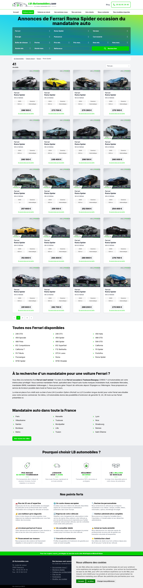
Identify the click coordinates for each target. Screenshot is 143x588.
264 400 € (56, 258)
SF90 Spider (20, 361)
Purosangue (20, 357)
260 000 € (117, 159)
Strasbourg (99, 424)
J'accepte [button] (81, 581)
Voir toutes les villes (22, 439)
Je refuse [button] (91, 581)
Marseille (59, 416)
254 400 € (117, 209)
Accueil (16, 12)
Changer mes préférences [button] (105, 581)
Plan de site (56, 574)
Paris (17, 416)
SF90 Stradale (61, 361)
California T (20, 349)
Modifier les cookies (59, 579)
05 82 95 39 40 (122, 5)
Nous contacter (103, 12)
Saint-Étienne (100, 432)
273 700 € (56, 110)
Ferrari (39, 58)
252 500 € (87, 209)
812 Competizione (22, 345)
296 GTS (59, 334)
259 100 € (56, 209)
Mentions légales (58, 570)
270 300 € (87, 110)
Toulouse (59, 420)
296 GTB (19, 334)
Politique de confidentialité (61, 572)
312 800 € (26, 258)
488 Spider (59, 342)
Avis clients (89, 12)
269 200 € (87, 307)
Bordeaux (19, 428)
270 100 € (117, 110)
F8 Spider (99, 349)
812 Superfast (61, 345)
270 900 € (117, 307)
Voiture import (28, 12)
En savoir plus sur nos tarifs (26, 113)
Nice (97, 420)
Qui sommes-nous (61, 12)
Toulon (58, 432)
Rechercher (112, 48)
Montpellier (59, 424)
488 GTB (99, 338)
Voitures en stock (43, 12)
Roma (57, 357)
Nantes (18, 424)
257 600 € (26, 209)
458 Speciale (20, 338)
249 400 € (56, 159)
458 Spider (59, 338)
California (99, 345)
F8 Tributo (19, 353)
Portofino (99, 353)
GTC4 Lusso (60, 353)
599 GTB (99, 342)
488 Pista (19, 342)
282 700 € (56, 307)
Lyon (97, 416)
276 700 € (117, 258)
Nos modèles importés (121, 12)
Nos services (76, 12)
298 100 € (86, 159)
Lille (57, 428)
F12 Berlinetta (60, 349)
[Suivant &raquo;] (31, 318)
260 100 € (26, 159)
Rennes (98, 428)
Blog (108, 5)
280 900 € (87, 258)
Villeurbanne (20, 420)
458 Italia (99, 334)
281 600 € (26, 307)
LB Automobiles (19, 58)
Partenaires (56, 577)
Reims (17, 432)
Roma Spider (100, 357)
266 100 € (26, 110)
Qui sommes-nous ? (59, 567)
